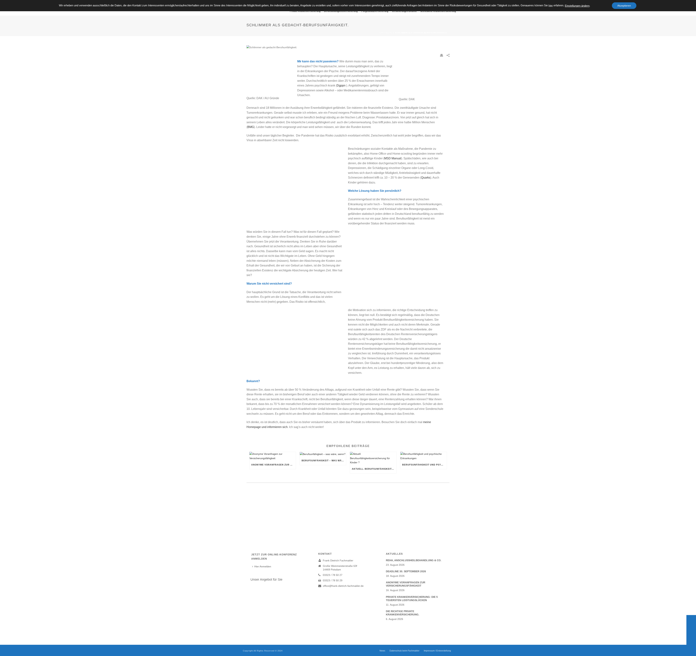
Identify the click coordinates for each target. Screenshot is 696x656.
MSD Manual (392, 158)
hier (550, 5)
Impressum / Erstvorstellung (437, 650)
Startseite (385, 33)
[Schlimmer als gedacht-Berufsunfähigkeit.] (348, 47)
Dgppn (341, 85)
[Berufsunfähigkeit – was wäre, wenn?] (323, 454)
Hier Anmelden (262, 566)
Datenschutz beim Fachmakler (404, 650)
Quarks (425, 177)
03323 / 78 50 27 (332, 575)
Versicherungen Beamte (404, 11)
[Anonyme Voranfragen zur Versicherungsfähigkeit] (272, 456)
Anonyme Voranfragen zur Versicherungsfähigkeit (273, 464)
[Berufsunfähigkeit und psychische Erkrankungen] (423, 456)
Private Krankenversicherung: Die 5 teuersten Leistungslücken (412, 598)
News (382, 650)
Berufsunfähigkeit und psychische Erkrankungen (424, 464)
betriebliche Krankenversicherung (438, 11)
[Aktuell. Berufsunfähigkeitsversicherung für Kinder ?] (373, 458)
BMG (250, 127)
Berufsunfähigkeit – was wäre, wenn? (324, 460)
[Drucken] (441, 55)
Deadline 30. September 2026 (406, 571)
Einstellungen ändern (577, 5)
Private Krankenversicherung (305, 11)
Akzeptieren (624, 5)
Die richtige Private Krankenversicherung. (402, 613)
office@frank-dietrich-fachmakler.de (343, 585)
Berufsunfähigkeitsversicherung (341, 11)
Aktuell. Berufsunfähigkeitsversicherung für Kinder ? (374, 469)
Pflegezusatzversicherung (374, 11)
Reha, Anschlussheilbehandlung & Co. (413, 560)
